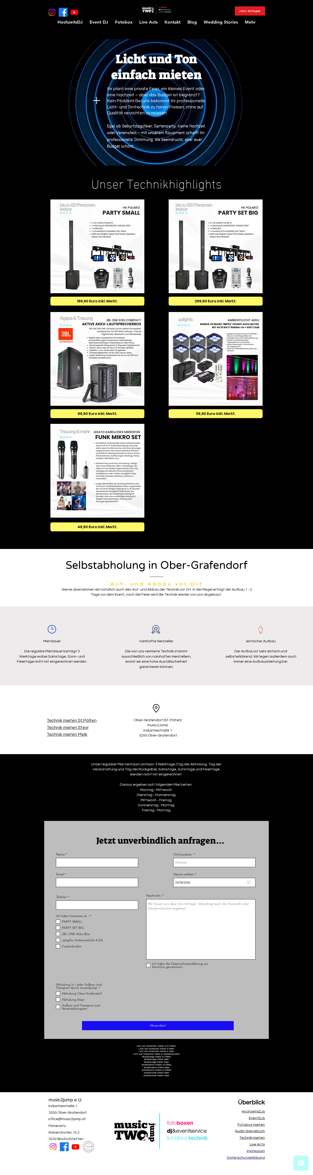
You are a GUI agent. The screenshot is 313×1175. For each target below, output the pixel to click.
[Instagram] (51, 12)
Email (60, 874)
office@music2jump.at (67, 1119)
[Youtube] (74, 12)
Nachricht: (153, 895)
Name (60, 854)
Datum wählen (185, 874)
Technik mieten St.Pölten (71, 720)
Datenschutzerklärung (246, 1157)
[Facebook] (63, 12)
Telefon (61, 896)
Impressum (256, 1151)
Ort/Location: (183, 854)
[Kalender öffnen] (249, 882)
